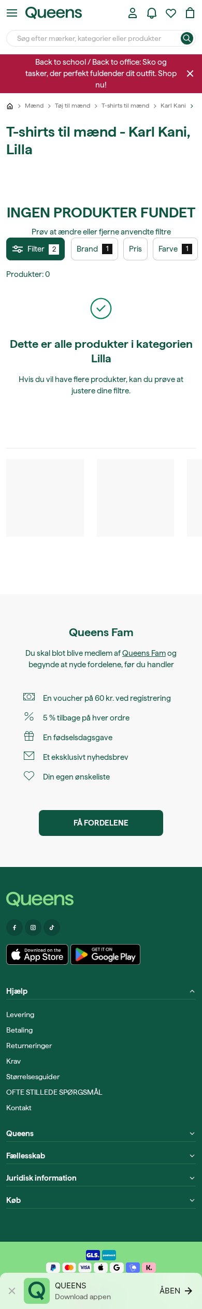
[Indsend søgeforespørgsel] (187, 38)
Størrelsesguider (33, 1076)
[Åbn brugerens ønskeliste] (171, 13)
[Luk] (190, 73)
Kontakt (19, 1108)
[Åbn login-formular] (132, 13)
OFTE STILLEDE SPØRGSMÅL (54, 1092)
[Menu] (12, 13)
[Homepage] (101, 899)
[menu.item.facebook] (14, 927)
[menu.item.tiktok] (52, 927)
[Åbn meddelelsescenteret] (151, 13)
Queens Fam (144, 653)
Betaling (19, 1030)
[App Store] (37, 954)
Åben (170, 1291)
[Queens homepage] (53, 13)
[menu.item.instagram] (33, 927)
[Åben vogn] (190, 13)
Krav (13, 1061)
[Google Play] (105, 954)
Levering (20, 1014)
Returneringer (29, 1045)
